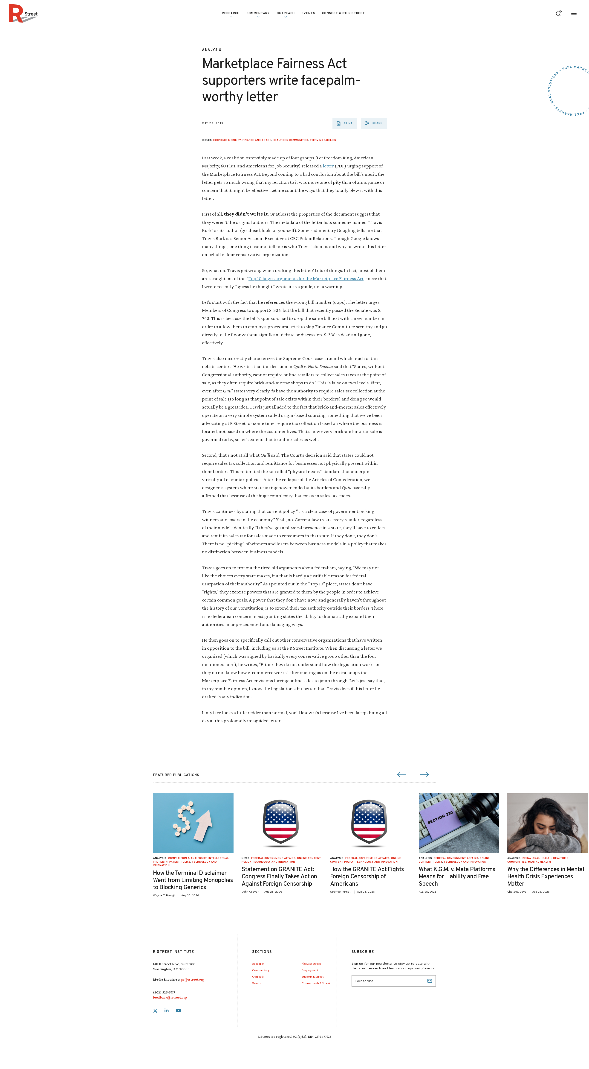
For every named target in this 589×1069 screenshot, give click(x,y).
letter (328, 166)
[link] (155, 1011)
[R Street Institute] (23, 13)
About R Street (311, 963)
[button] (374, 123)
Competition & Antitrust (187, 858)
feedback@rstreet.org (170, 997)
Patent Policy (179, 862)
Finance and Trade (257, 140)
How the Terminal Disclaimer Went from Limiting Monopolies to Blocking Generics (193, 880)
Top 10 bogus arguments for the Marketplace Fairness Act (306, 278)
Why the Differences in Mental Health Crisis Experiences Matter (545, 877)
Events (308, 13)
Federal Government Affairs (273, 858)
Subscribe (430, 981)
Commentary (260, 970)
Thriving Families (323, 140)
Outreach (286, 13)
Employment (310, 970)
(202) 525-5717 (164, 992)
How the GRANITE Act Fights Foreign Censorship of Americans (367, 877)
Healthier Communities (290, 140)
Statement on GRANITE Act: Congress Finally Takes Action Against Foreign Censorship (279, 877)
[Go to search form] (559, 13)
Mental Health (539, 862)
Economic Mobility (227, 140)
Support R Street (312, 976)
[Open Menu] (574, 13)
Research (258, 963)
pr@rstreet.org (192, 979)
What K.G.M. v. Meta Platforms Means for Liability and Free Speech (457, 877)
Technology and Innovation (273, 862)
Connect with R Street (343, 13)
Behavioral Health (537, 858)
